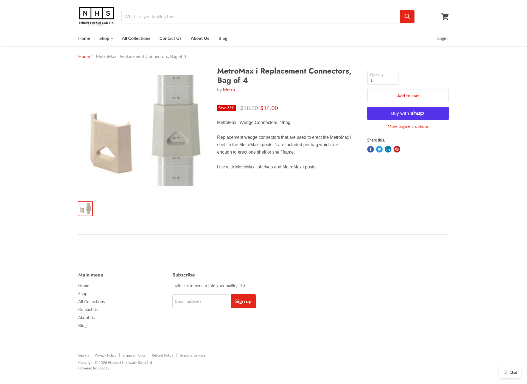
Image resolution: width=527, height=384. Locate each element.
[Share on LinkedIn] (388, 149)
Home (84, 38)
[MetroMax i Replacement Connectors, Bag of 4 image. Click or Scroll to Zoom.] (143, 131)
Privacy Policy (105, 355)
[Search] (407, 16)
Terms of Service (192, 355)
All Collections (136, 38)
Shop (104, 38)
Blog (222, 38)
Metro (229, 89)
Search (83, 355)
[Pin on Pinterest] (397, 149)
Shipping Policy (134, 355)
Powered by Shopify (94, 368)
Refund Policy (162, 355)
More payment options (408, 126)
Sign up (243, 301)
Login (442, 38)
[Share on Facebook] (370, 149)
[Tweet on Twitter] (379, 149)
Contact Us (170, 38)
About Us (200, 38)
